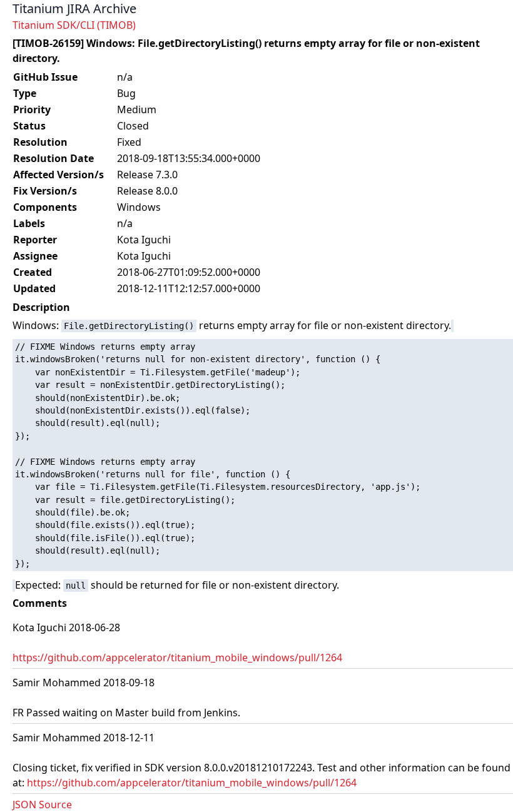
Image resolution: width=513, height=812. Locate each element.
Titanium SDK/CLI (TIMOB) (74, 25)
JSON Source (42, 804)
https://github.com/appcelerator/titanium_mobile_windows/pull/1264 (177, 657)
